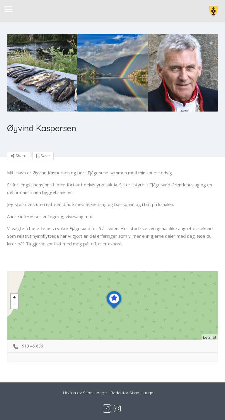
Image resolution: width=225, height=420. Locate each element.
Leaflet (209, 337)
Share (20, 155)
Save (45, 155)
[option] (42, 73)
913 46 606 (32, 346)
